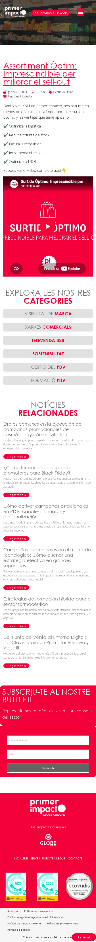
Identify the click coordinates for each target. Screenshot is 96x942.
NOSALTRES (21, 858)
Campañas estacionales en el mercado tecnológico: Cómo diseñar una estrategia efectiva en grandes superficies (47, 557)
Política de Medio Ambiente (24, 923)
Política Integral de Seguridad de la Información (35, 917)
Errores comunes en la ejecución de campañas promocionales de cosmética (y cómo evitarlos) (42, 429)
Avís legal (12, 911)
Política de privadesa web (62, 923)
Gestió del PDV (63, 92)
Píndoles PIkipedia (20, 96)
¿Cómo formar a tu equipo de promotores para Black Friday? (37, 470)
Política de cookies (18, 930)
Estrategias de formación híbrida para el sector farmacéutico (47, 601)
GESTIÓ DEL (48, 367)
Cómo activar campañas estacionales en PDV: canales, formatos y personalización (45, 511)
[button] (80, 12)
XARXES (48, 326)
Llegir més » (16, 456)
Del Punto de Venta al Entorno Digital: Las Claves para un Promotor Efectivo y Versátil (46, 642)
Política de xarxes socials (38, 911)
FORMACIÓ (48, 380)
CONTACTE (75, 858)
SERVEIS (35, 858)
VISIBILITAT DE (48, 313)
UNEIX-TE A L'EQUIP (54, 858)
